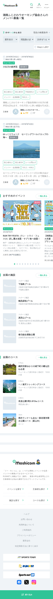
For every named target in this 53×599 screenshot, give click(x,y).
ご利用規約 (26, 530)
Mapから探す (43, 47)
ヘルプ (26, 514)
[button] (14, 264)
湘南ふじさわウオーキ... (30, 110)
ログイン (39, 7)
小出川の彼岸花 (10, 66)
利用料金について (26, 524)
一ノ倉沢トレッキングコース (31, 384)
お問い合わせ (26, 519)
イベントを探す (14, 489)
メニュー (46, 7)
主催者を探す (39, 489)
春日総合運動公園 (26, 334)
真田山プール (24, 317)
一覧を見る (42, 196)
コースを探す (39, 500)
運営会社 (26, 540)
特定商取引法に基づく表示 (26, 546)
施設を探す (14, 500)
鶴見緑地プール (25, 301)
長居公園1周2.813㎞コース (31, 401)
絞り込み (28, 594)
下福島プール (24, 284)
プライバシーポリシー (26, 535)
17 (34, 113)
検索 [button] (31, 7)
